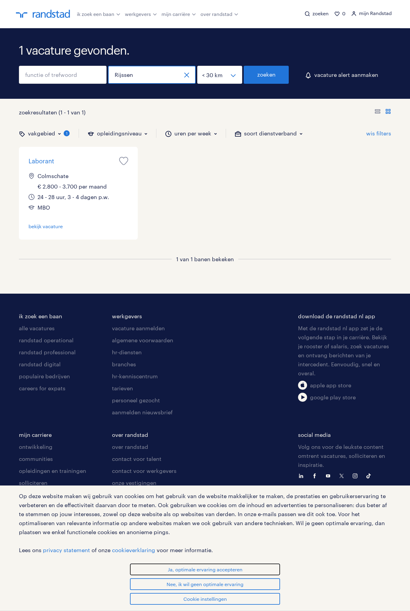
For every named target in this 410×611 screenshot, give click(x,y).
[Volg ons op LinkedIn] (302, 475)
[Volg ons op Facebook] (316, 475)
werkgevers (138, 14)
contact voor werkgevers (144, 470)
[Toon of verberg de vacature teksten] (383, 112)
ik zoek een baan (95, 14)
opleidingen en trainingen (52, 470)
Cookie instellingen (205, 599)
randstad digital (40, 364)
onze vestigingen (134, 482)
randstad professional (47, 352)
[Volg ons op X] (343, 475)
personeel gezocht (136, 400)
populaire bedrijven (44, 376)
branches (124, 364)
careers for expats (42, 388)
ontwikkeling (36, 446)
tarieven (122, 388)
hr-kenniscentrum (135, 376)
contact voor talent (136, 458)
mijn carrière (175, 14)
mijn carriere (35, 434)
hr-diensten (127, 352)
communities (36, 458)
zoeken (266, 74)
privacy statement (66, 550)
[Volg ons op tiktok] (370, 475)
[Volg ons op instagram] (356, 475)
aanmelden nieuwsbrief (142, 412)
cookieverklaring (133, 550)
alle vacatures (37, 328)
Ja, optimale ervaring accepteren (205, 569)
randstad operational (46, 340)
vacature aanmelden (138, 328)
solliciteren (33, 482)
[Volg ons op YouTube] (329, 475)
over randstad (216, 14)
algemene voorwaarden (142, 340)
